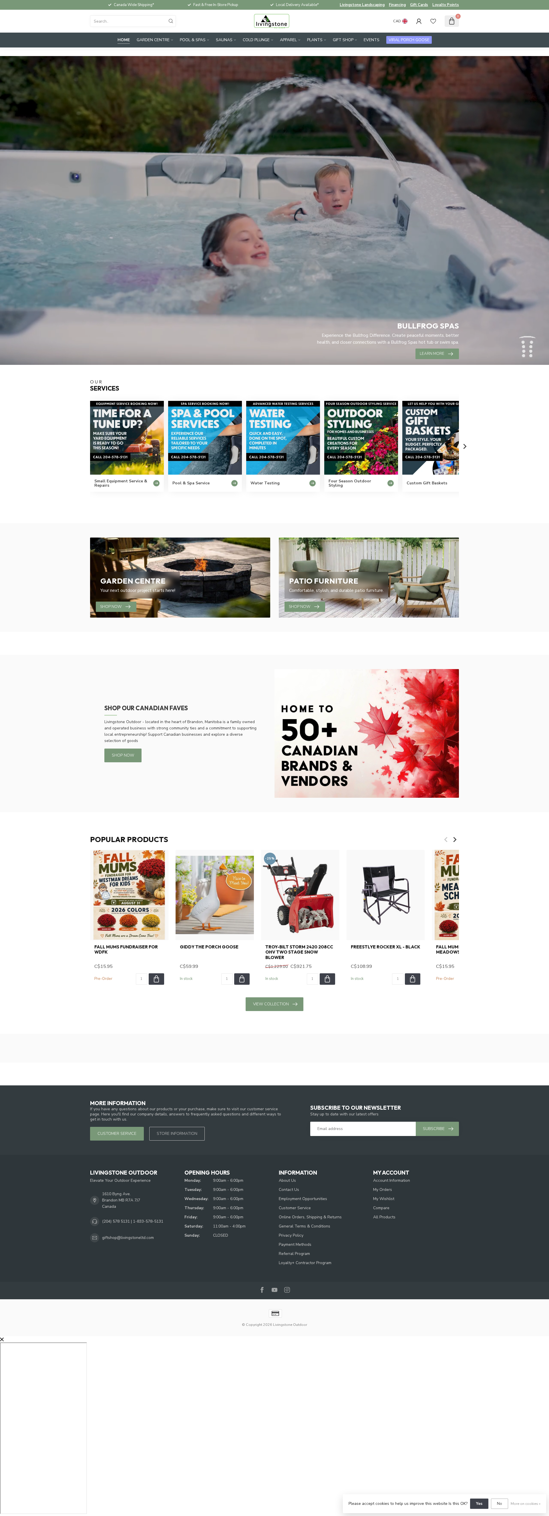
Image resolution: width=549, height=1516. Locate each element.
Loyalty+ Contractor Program (305, 1263)
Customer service (117, 1133)
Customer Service (295, 1208)
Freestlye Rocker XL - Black (385, 947)
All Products (384, 1217)
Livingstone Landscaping (362, 4)
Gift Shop (343, 40)
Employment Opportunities (303, 1198)
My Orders (382, 1189)
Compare (381, 1208)
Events (371, 40)
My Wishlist (383, 1198)
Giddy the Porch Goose (209, 947)
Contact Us (289, 1189)
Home (124, 40)
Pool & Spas (193, 40)
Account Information (391, 1180)
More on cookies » (525, 1503)
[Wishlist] (433, 21)
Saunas (224, 40)
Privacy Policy (291, 1235)
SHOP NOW (123, 755)
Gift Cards (419, 4)
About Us (287, 1180)
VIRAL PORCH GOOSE (409, 40)
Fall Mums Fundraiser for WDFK (126, 949)
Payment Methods (295, 1244)
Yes (479, 1503)
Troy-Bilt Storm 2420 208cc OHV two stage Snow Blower (299, 952)
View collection (271, 1004)
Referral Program (294, 1253)
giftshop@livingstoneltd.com (128, 1237)
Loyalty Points (445, 4)
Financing (397, 4)
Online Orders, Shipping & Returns (310, 1217)
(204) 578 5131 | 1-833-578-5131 (132, 1221)
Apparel (288, 40)
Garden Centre (153, 40)
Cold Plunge (256, 40)
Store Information (177, 1133)
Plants (315, 40)
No (499, 1503)
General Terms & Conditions (304, 1226)
